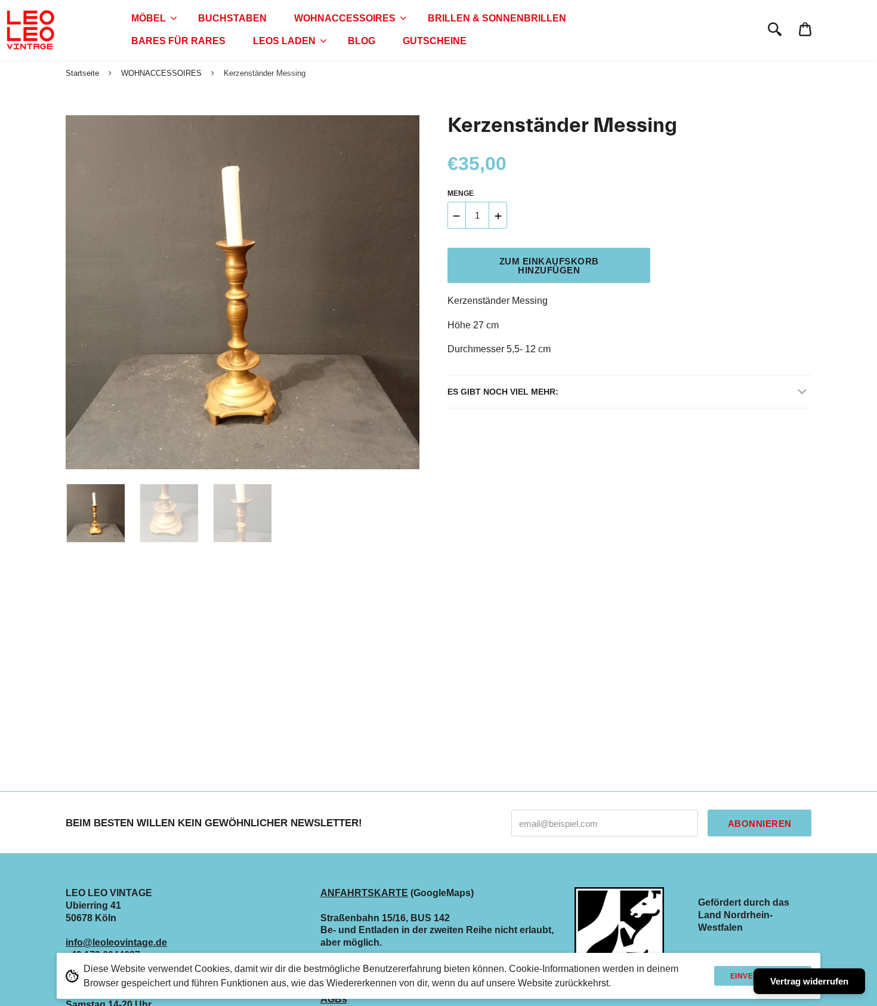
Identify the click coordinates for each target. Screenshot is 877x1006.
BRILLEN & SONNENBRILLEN (497, 18)
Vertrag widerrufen (809, 981)
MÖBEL (148, 18)
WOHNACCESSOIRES (345, 18)
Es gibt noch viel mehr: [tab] (502, 391)
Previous (72, 293)
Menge (460, 193)
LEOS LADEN (284, 41)
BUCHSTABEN (232, 18)
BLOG (361, 41)
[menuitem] (151, 18)
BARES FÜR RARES (178, 41)
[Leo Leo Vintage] (30, 30)
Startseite (82, 73)
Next (404, 293)
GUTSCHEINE (435, 41)
